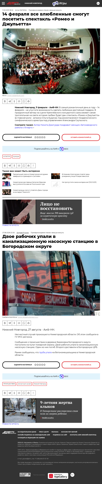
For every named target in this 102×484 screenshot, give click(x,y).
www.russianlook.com (15, 95)
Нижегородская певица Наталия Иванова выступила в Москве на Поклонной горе (29, 183)
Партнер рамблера (39, 475)
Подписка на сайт (60, 435)
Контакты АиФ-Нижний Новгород (83, 435)
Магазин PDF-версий (69, 432)
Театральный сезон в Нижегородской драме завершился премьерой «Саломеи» (30, 175)
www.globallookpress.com (28, 317)
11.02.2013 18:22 (7, 10)
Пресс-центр (44, 432)
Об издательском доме (27, 432)
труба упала (45, 352)
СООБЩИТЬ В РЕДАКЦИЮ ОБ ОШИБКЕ (31, 438)
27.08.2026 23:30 (8, 233)
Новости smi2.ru (10, 225)
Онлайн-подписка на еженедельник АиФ (34, 435)
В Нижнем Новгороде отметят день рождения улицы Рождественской (76, 175)
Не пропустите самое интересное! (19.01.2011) (79, 182)
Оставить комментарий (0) (81, 137)
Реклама (54, 432)
